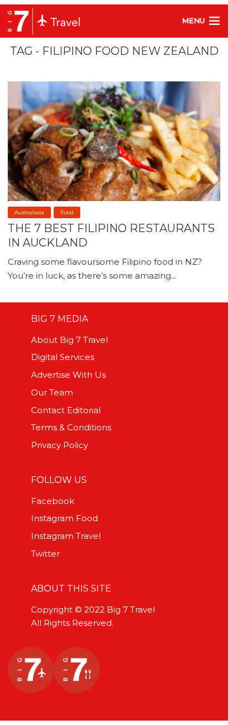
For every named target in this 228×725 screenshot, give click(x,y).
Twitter (45, 553)
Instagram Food (64, 518)
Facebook (52, 501)
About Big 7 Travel (69, 340)
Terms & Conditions (71, 427)
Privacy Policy (59, 445)
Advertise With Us (68, 374)
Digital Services (62, 357)
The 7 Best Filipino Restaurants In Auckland (111, 235)
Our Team (52, 392)
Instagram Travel (66, 536)
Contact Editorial (66, 410)
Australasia (29, 212)
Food (67, 212)
